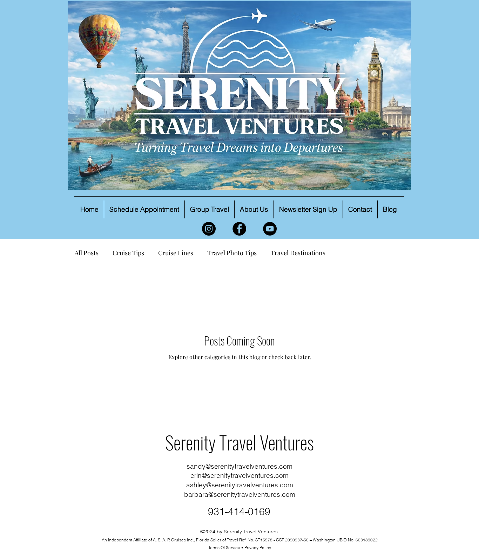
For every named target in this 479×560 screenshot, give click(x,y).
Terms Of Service (224, 547)
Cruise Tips (128, 253)
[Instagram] (209, 229)
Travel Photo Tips (232, 253)
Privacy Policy (257, 547)
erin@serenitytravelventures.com (239, 475)
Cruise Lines (175, 253)
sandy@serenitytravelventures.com (239, 466)
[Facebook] (239, 229)
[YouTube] (270, 229)
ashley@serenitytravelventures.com (239, 485)
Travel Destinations (298, 253)
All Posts (87, 253)
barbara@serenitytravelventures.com (239, 494)
